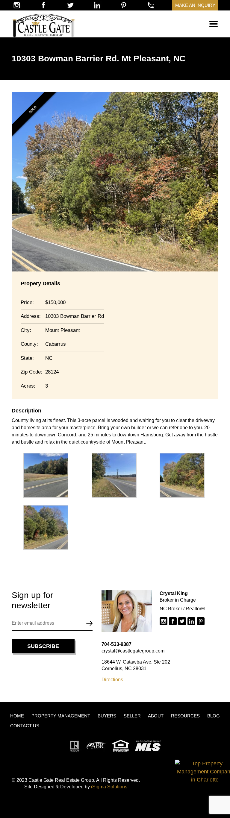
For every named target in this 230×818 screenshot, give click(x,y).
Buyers (107, 715)
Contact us (24, 725)
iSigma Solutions (109, 786)
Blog (213, 715)
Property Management (60, 715)
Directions (112, 679)
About (156, 715)
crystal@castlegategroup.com (133, 650)
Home (17, 715)
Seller (132, 715)
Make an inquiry (195, 5)
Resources (185, 715)
